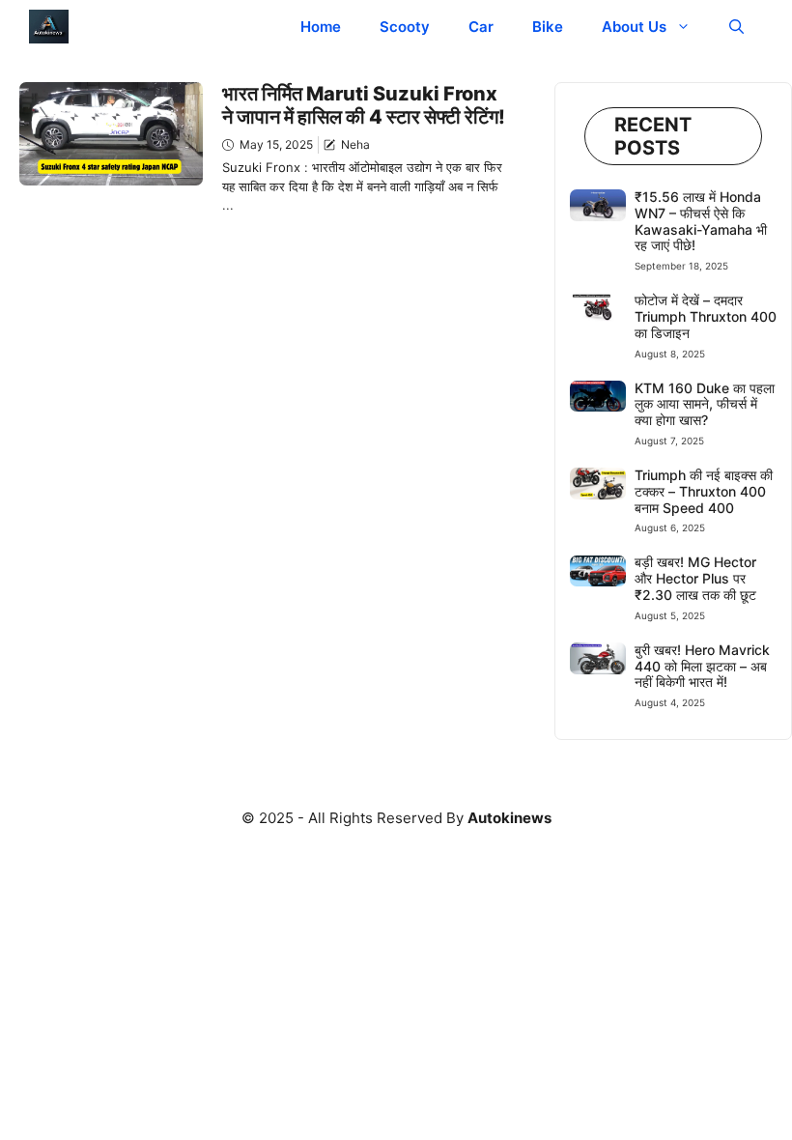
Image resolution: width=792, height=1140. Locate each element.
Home (320, 26)
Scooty (405, 26)
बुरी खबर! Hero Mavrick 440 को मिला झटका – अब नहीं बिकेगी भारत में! (702, 666)
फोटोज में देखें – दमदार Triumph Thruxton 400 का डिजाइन (706, 316)
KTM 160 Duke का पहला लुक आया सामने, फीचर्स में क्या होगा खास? (705, 404)
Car (481, 26)
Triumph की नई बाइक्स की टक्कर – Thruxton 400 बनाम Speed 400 (704, 491)
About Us (634, 26)
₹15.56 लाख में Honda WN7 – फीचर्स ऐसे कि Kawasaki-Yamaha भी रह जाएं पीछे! (701, 220)
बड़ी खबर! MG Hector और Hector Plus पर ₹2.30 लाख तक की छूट (695, 578)
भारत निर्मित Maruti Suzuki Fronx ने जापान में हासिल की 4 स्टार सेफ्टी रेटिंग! (363, 105)
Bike (547, 26)
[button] (736, 26)
